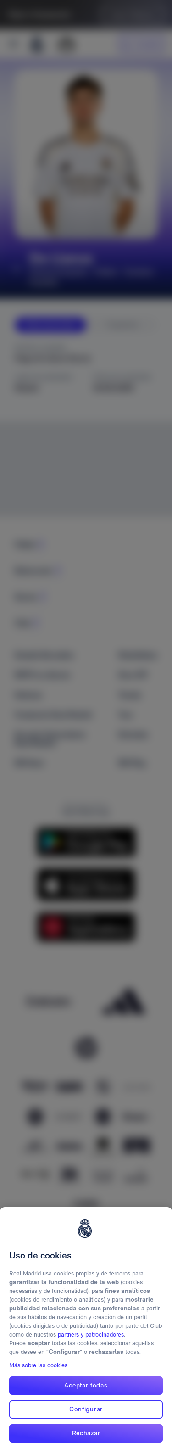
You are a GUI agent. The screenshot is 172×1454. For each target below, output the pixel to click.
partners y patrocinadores (91, 1334)
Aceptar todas (85, 1385)
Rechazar (86, 1433)
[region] (86, 1330)
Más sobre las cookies (38, 1365)
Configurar (86, 1409)
